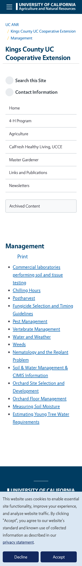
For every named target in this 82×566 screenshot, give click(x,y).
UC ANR (12, 24)
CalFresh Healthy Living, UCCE (35, 146)
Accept (59, 557)
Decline (20, 557)
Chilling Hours (27, 290)
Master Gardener (23, 159)
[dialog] (41, 528)
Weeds (19, 344)
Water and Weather (32, 337)
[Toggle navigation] (9, 7)
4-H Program (20, 120)
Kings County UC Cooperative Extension (43, 31)
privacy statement (18, 542)
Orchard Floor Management (40, 398)
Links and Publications (28, 172)
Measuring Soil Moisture (36, 406)
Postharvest (24, 298)
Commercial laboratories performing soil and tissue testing (38, 274)
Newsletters (19, 185)
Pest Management (30, 321)
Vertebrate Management (36, 329)
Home (14, 108)
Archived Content (24, 206)
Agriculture (18, 133)
